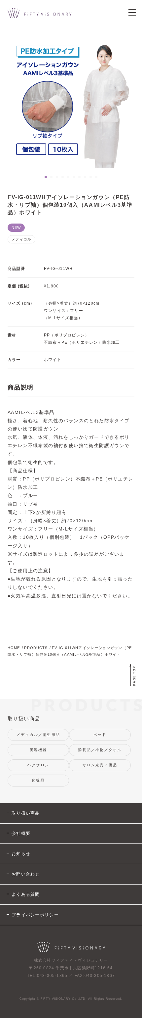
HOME (14, 648)
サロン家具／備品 (100, 765)
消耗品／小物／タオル (100, 750)
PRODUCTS (36, 648)
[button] (46, 177)
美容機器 (38, 750)
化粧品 (38, 780)
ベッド (100, 735)
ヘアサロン (38, 765)
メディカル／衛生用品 (38, 735)
